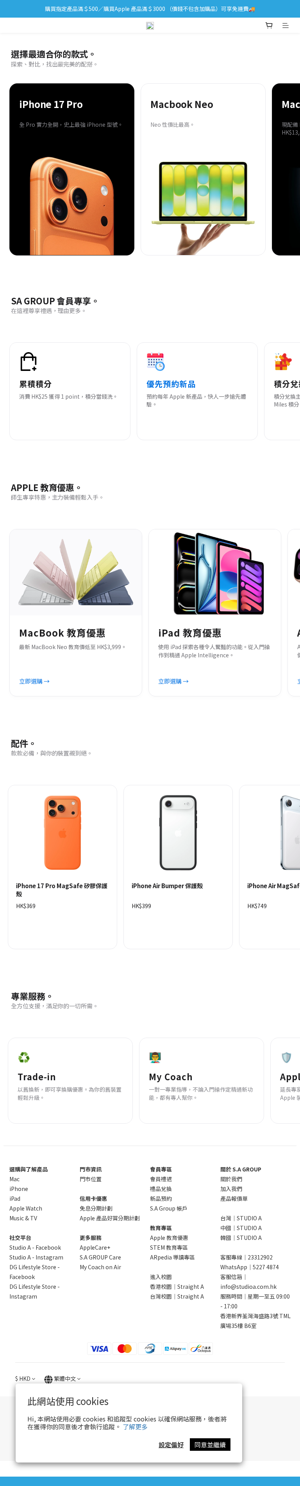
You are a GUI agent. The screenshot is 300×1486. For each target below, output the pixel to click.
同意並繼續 (210, 1444)
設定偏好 (171, 1444)
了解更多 (135, 1426)
